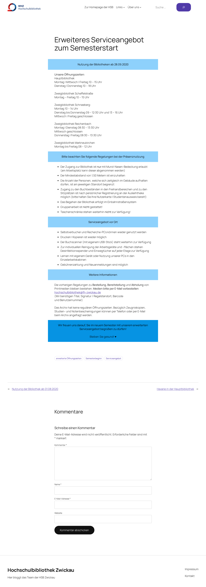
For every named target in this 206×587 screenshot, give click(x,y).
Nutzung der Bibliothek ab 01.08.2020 (35, 389)
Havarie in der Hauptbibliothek (175, 389)
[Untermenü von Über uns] (140, 7)
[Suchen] (183, 7)
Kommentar (60, 445)
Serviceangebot (113, 358)
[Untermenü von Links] (124, 7)
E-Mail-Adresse (62, 498)
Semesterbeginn (94, 358)
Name (57, 484)
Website (58, 513)
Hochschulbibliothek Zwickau (41, 570)
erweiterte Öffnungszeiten (68, 358)
